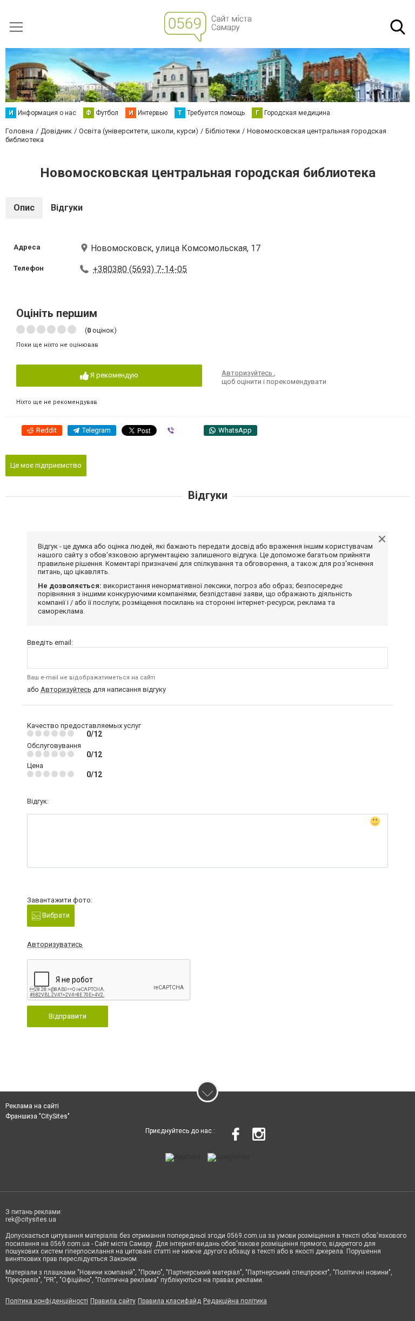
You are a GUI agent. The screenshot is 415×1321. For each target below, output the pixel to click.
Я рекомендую (113, 375)
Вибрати (55, 915)
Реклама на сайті (32, 1106)
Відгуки (67, 208)
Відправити (67, 1016)
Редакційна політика (235, 1301)
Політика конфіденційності (46, 1301)
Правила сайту (113, 1301)
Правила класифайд (169, 1301)
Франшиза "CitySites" (37, 1116)
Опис (24, 208)
